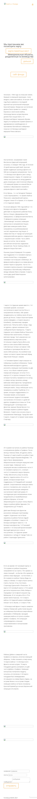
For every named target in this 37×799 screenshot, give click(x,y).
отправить (11, 785)
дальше (27, 61)
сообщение (8, 782)
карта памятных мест (18, 51)
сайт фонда (18, 74)
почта (6, 775)
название (7, 771)
